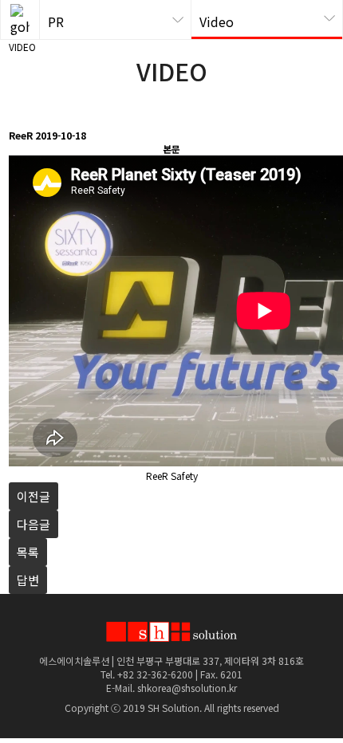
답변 (28, 580)
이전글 (33, 496)
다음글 (33, 524)
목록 (28, 552)
